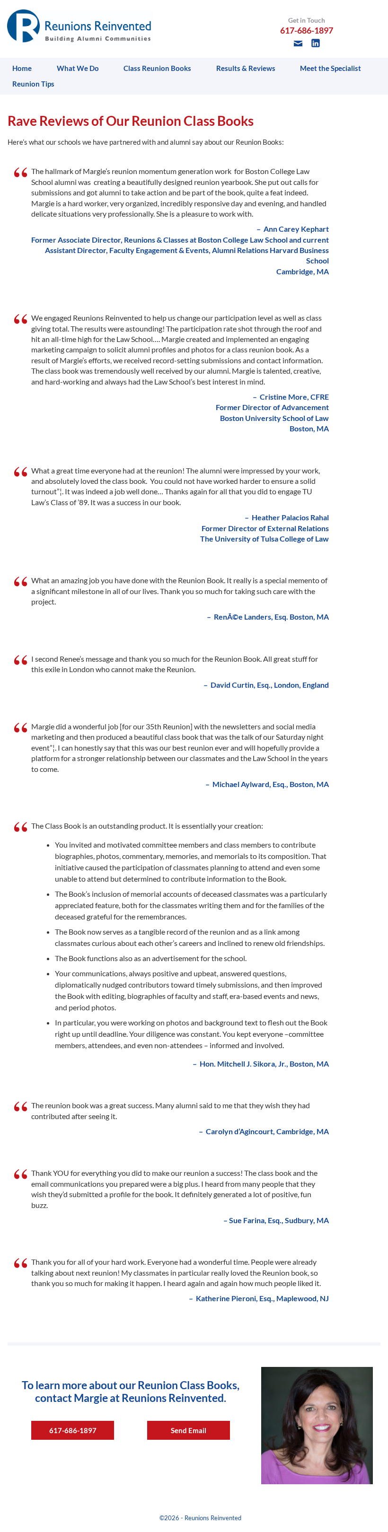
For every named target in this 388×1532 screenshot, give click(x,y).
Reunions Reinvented (213, 1518)
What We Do (78, 68)
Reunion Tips (33, 83)
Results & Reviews (245, 68)
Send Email (188, 1430)
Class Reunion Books (157, 68)
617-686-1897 (73, 1430)
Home (22, 68)
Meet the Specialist (330, 68)
